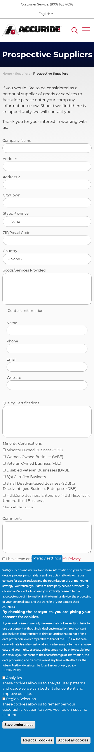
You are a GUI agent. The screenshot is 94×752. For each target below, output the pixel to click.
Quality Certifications (20, 403)
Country (10, 251)
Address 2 (11, 177)
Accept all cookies (73, 740)
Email (11, 359)
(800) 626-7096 (61, 4)
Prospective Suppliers (50, 74)
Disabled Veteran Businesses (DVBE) (38, 470)
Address (10, 159)
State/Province (16, 213)
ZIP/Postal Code (16, 233)
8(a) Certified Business (26, 477)
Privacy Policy (11, 669)
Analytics (14, 678)
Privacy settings (47, 558)
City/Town (11, 195)
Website (14, 378)
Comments (12, 518)
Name (12, 323)
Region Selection (21, 699)
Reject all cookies (37, 740)
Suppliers (22, 74)
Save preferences (18, 725)
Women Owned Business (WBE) (35, 457)
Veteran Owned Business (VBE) (34, 463)
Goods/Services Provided (24, 270)
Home (7, 74)
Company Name (16, 141)
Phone (12, 341)
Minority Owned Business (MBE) (35, 450)
